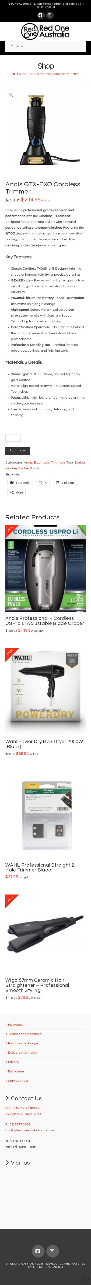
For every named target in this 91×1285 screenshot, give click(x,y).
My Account (16, 1024)
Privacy (13, 1062)
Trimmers (58, 462)
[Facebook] (41, 15)
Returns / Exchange (23, 1043)
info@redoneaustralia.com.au (58, 4)
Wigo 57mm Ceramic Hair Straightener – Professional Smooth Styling (37, 985)
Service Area (18, 1080)
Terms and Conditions (24, 1034)
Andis (28, 462)
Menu (19, 46)
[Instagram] (50, 15)
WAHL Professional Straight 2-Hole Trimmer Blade (40, 868)
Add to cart (17, 450)
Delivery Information (23, 1052)
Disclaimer (16, 1071)
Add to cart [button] (47, 603)
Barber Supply (29, 468)
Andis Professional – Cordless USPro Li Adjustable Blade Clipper (44, 621)
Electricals (42, 462)
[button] (11, 95)
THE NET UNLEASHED (48, 1267)
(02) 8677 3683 (45, 7)
